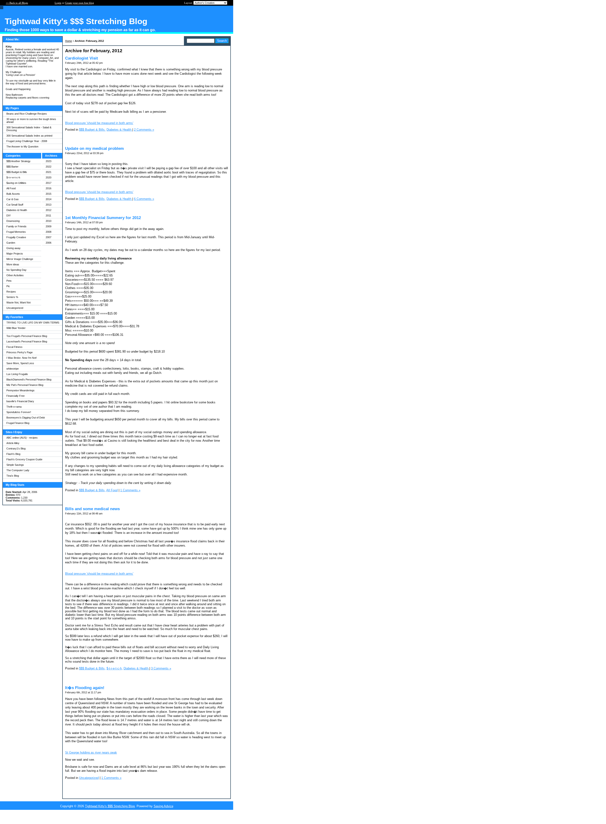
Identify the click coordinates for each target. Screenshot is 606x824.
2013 (48, 204)
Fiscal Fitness (14, 346)
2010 (48, 221)
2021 (48, 172)
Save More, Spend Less (20, 363)
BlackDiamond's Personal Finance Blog (28, 379)
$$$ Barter (12, 166)
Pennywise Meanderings (20, 390)
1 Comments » (130, 490)
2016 (48, 188)
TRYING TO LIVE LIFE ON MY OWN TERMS (32, 322)
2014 (48, 199)
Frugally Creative (16, 237)
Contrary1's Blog (16, 448)
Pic (8, 286)
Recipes (11, 291)
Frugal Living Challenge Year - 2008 (26, 141)
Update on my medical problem (94, 148)
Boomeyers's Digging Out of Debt (25, 417)
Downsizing (13, 221)
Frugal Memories (16, 231)
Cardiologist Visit (81, 58)
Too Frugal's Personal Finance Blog (26, 336)
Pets (9, 280)
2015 (48, 193)
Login (58, 2)
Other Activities (15, 275)
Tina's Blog (12, 475)
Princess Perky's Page (19, 352)
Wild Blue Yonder (16, 328)
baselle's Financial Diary (20, 401)
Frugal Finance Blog (17, 423)
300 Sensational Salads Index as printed (29, 135)
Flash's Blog (13, 454)
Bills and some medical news (92, 509)
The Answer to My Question (22, 146)
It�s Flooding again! (84, 688)
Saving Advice (163, 806)
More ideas (12, 264)
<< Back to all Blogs (17, 2)
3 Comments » (161, 668)
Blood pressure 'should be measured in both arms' (99, 123)
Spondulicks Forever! (18, 412)
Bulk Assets (13, 193)
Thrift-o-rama (14, 406)
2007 (48, 237)
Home (68, 40)
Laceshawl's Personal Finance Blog (26, 341)
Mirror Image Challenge (19, 259)
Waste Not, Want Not (18, 302)
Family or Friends (16, 226)
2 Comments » (144, 129)
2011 (48, 215)
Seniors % (12, 297)
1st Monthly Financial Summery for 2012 (103, 218)
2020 (48, 177)
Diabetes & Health (16, 210)
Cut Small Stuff (14, 204)
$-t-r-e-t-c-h (13, 177)
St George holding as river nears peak (91, 752)
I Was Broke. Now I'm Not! (21, 357)
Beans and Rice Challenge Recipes (26, 113)
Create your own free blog (79, 2)
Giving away (13, 248)
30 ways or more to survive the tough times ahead (31, 120)
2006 (48, 242)
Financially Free (15, 395)
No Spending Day (16, 269)
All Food (11, 188)
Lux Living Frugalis (17, 374)
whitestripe (12, 368)
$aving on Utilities (16, 182)
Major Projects (14, 253)
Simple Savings (15, 464)
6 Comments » (144, 199)
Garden (10, 242)
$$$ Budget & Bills (16, 172)
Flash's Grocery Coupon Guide (24, 459)
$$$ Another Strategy (18, 161)
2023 (48, 161)
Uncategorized (14, 307)
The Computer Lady (17, 470)
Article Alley (12, 443)
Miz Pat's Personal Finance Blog (24, 385)
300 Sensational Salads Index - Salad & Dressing (28, 129)
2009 (48, 226)
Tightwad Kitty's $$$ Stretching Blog (110, 806)
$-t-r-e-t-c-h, (115, 668)
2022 (48, 166)
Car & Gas (12, 199)
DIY (8, 215)
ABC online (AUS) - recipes (22, 437)
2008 (48, 231)
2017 (48, 182)
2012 (48, 210)
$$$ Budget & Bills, (92, 129)
